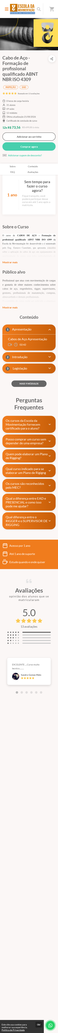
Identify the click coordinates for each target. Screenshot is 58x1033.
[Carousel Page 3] (26, 692)
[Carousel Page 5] (36, 692)
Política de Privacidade (13, 1030)
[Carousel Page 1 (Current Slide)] (17, 692)
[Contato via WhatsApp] (50, 1025)
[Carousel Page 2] (21, 692)
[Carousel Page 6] (41, 692)
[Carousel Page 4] (31, 692)
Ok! (39, 1024)
